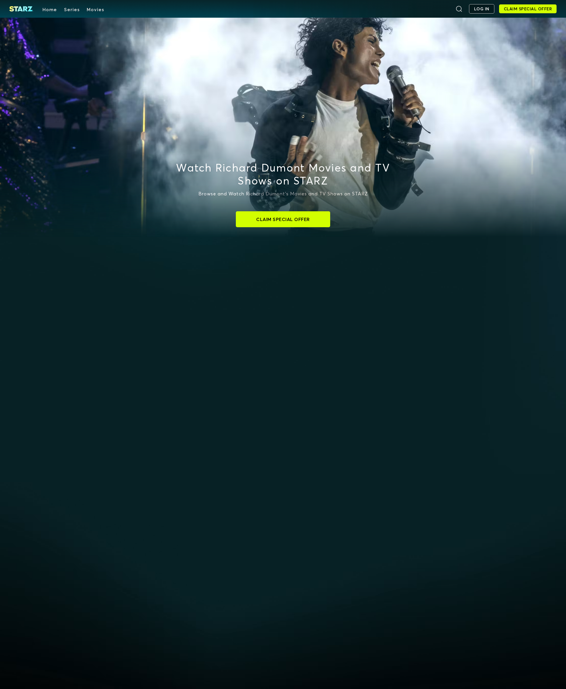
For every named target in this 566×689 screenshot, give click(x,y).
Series (72, 9)
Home (49, 9)
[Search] (459, 9)
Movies (95, 9)
